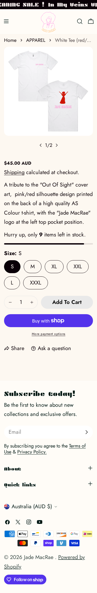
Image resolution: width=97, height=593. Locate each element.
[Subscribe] (86, 432)
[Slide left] (40, 145)
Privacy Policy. (32, 451)
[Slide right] (56, 145)
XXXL (35, 283)
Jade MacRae (39, 557)
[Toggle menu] (6, 21)
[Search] (79, 21)
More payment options (48, 333)
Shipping (14, 172)
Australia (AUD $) (32, 506)
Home (10, 40)
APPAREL (35, 40)
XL (54, 266)
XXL (78, 266)
